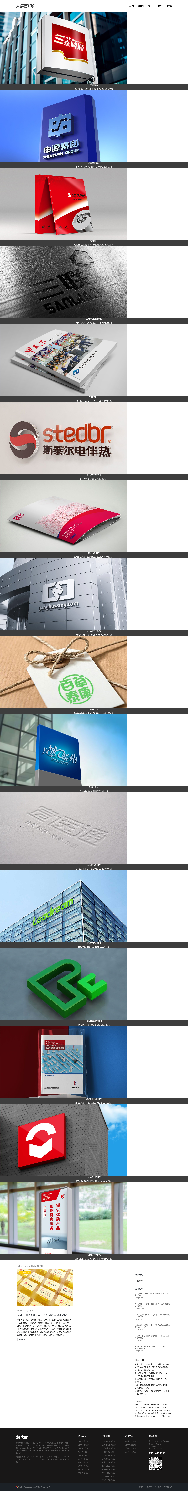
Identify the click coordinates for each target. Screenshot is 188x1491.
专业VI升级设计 (84, 1455)
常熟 (43, 1459)
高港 (46, 1457)
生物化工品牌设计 (109, 1462)
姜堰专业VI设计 (160, 1413)
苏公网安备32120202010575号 (27, 1487)
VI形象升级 (82, 1452)
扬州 (24, 1459)
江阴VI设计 (146, 1404)
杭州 (27, 1457)
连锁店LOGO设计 (157, 1404)
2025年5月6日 (22, 1311)
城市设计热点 (130, 1448)
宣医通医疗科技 (94, 865)
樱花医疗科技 (94, 553)
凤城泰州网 (94, 787)
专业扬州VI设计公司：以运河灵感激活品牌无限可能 (47, 1315)
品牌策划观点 (130, 1445)
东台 (59, 1457)
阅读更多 (22, 1339)
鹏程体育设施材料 (94, 1021)
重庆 (61, 1459)
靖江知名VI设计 (159, 1407)
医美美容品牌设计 (109, 1469)
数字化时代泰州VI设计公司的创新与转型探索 (152, 1364)
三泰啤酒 (94, 85)
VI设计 (25, 1335)
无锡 (47, 1459)
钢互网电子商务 (94, 631)
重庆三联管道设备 (94, 319)
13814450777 (157, 1453)
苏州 (32, 1457)
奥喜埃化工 (94, 397)
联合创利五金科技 (94, 1099)
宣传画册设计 (83, 1473)
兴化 (55, 1457)
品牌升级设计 (83, 1445)
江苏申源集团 (94, 163)
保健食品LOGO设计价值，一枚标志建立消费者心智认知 (152, 1294)
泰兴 (50, 1457)
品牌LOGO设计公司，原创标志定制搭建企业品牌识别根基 (152, 1347)
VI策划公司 (138, 1404)
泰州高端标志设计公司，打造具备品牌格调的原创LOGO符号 (152, 1326)
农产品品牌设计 (108, 1476)
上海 (23, 1457)
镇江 (20, 1459)
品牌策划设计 (83, 1459)
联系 (169, 6)
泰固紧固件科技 (94, 1177)
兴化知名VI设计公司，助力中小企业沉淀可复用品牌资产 (152, 1315)
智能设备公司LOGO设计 (146, 1413)
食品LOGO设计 (142, 1416)
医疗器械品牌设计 (109, 1445)
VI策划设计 (146, 1410)
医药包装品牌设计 (109, 1466)
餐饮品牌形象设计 (109, 1448)
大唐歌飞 (140, 1487)
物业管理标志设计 (109, 1480)
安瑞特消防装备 (94, 1255)
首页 (131, 6)
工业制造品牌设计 (109, 1455)
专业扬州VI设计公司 (58, 1323)
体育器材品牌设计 (109, 1473)
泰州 (37, 1457)
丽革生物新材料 (94, 943)
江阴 (29, 1459)
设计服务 (149, 1487)
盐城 (64, 1457)
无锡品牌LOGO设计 (157, 1410)
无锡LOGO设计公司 (154, 1416)
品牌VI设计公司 (148, 1407)
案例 (141, 6)
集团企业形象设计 (109, 1441)
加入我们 (158, 1487)
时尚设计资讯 (130, 1441)
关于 (150, 6)
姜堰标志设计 (165, 1416)
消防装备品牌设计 (109, 1459)
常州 (52, 1459)
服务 (160, 6)
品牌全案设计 (83, 1462)
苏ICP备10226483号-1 (44, 1487)
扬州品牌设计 (25, 1272)
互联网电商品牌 (108, 1452)
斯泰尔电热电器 (94, 475)
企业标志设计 (83, 1441)
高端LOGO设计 (84, 1466)
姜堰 (41, 1457)
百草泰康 (94, 709)
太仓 (33, 1459)
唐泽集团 (94, 241)
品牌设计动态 (130, 1452)
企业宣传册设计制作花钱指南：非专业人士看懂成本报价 (152, 1337)
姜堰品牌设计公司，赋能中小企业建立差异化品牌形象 (152, 1305)
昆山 (38, 1459)
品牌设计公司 (83, 1469)
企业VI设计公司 (84, 1448)
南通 (56, 1459)
